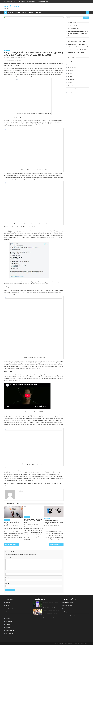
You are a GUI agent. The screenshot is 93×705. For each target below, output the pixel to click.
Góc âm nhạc (12, 6)
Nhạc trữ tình (71, 79)
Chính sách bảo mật (41, 1)
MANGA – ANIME (71, 67)
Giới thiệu (23, 1)
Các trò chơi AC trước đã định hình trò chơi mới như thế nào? (33, 521)
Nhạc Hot (70, 73)
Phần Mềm (38, 12)
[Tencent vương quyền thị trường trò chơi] (13, 512)
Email (7, 577)
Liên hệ (47, 1)
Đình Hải (53, 607)
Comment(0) (23, 57)
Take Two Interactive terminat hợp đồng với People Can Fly (53, 522)
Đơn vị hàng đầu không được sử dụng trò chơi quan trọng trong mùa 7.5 (57, 544)
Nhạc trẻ (10, 12)
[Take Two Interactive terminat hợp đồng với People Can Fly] (54, 511)
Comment (8, 557)
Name (7, 572)
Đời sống (17, 12)
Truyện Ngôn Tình (72, 89)
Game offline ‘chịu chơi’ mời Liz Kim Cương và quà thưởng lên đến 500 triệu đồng (12, 544)
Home (18, 1)
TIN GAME (30, 12)
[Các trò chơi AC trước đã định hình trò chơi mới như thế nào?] (33, 510)
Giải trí (24, 12)
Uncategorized (71, 92)
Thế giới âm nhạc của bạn (69, 615)
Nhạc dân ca (70, 70)
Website (7, 583)
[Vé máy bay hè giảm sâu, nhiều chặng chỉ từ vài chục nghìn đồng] (37, 604)
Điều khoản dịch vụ (31, 1)
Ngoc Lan (17, 57)
